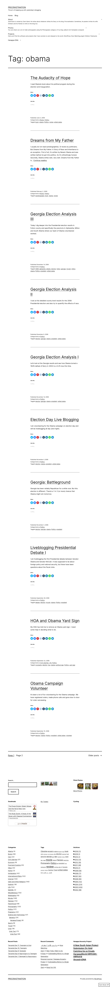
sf (61, 867)
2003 (78, 887)
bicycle (60, 851)
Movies (10, 898)
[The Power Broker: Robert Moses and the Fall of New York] (34, 807)
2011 (78, 865)
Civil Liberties (44, 663)
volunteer (69, 735)
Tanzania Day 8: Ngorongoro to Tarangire (22, 953)
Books (42, 120)
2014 (77, 857)
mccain (68, 269)
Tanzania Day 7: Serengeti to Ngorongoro (22, 956)
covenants (38, 665)
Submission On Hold (82, 948)
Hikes (10, 868)
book (37, 122)
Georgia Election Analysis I (54, 357)
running (56, 867)
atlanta (48, 269)
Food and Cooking (14, 865)
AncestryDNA (79, 959)
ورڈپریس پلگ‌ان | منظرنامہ (49, 945)
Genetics (12, 917)
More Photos (77, 791)
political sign (60, 665)
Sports (10, 923)
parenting (66, 860)
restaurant (43, 867)
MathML (11, 890)
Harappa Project (15, 920)
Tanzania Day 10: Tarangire (17, 948)
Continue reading (40, 160)
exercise (64, 854)
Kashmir (11, 884)
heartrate (60, 856)
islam (66, 856)
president (43, 271)
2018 (78, 851)
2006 (78, 879)
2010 (77, 868)
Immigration (12, 873)
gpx (55, 857)
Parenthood (12, 904)
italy (42, 860)
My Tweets (44, 801)
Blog (16, 15)
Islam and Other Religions (16, 882)
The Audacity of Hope (50, 77)
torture (46, 870)
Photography (12, 906)
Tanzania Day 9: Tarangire (17, 951)
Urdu (9, 928)
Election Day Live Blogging (54, 419)
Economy (11, 862)
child (42, 854)
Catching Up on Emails (84, 951)
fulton (58, 269)
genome (43, 856)
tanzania (65, 867)
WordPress (98, 979)
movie (49, 859)
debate (37, 602)
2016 (77, 854)
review (51, 122)
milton (73, 269)
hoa (49, 665)
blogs (63, 851)
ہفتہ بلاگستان (45, 872)
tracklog (50, 870)
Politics (47, 120)
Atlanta (10, 851)
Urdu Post (13, 934)
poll (57, 863)
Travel (10, 926)
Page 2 (19, 755)
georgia (63, 269)
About (53, 21)
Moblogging (12, 895)
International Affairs (15, 876)
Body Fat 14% (51, 967)
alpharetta (42, 269)
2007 (78, 876)
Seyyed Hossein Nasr (14, 818)
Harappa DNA (13, 40)
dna (55, 854)
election (53, 269)
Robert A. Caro (12, 810)
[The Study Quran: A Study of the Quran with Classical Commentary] (34, 814)
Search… (11, 780)
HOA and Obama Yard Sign (54, 620)
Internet (11, 879)
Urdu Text (12, 931)
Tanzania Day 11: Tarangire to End (19, 945)
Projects (52, 35)
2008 (37, 269)
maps (44, 860)
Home (10, 15)
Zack (42, 951)
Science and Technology (16, 915)
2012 (78, 862)
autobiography (39, 196)
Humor (10, 870)
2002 (78, 890)
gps (53, 856)
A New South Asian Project (85, 945)
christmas (45, 854)
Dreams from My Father (52, 140)
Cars (9, 857)
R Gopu (43, 953)
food (67, 854)
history (63, 856)
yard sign (72, 665)
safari (59, 867)
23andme (44, 851)
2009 (78, 870)
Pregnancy (11, 912)
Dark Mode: (102, 985)
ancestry (51, 851)
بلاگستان (50, 872)
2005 (78, 882)
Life (50, 663)
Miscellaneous (13, 893)
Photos (46, 29)
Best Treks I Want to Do (55, 951)
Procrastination (17, 7)
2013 (78, 859)
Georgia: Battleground (50, 482)
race (66, 863)
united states (58, 122)
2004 (78, 884)
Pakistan (11, 901)
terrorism (42, 870)
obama (41, 122)
